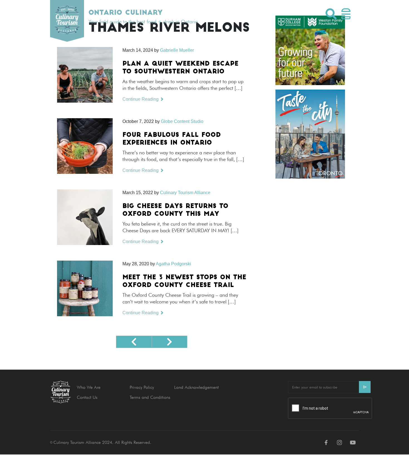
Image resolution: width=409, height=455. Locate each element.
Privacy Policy (142, 387)
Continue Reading (141, 99)
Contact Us (87, 397)
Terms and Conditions (150, 397)
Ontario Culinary (125, 13)
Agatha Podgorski (173, 263)
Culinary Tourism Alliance (185, 192)
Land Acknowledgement (196, 387)
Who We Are (88, 387)
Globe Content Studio (182, 121)
